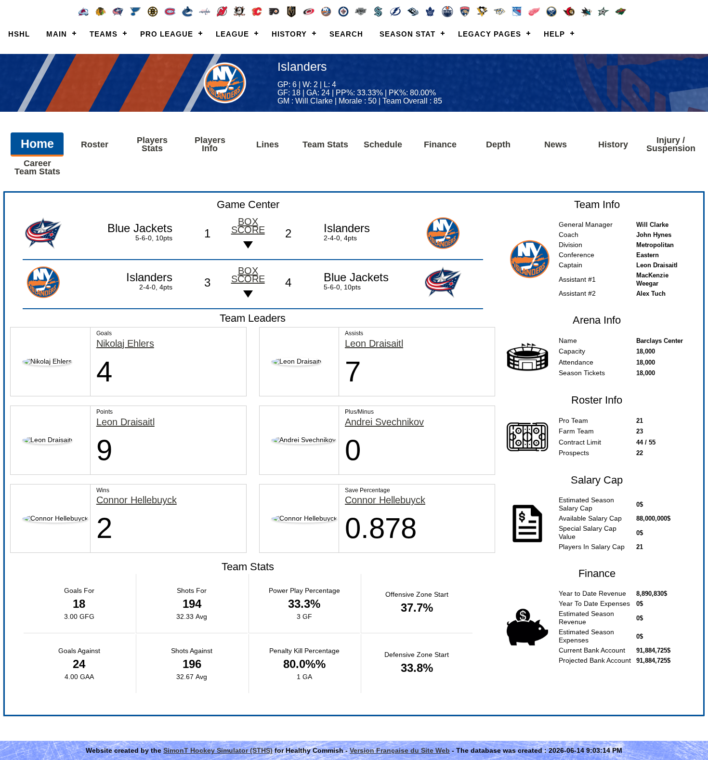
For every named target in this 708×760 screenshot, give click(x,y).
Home (37, 143)
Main (56, 34)
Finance (440, 144)
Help (554, 34)
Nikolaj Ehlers (125, 344)
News (555, 144)
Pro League (166, 34)
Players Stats (152, 144)
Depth (498, 144)
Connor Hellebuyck (136, 500)
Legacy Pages (489, 34)
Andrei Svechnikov (384, 422)
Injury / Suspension (670, 144)
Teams (104, 34)
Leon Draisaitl (374, 344)
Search (346, 34)
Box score (248, 225)
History (289, 34)
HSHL (19, 34)
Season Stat (407, 34)
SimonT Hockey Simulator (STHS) (218, 750)
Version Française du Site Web (400, 750)
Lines (267, 144)
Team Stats (325, 144)
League (232, 34)
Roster (94, 144)
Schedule (383, 144)
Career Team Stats (37, 167)
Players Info (210, 144)
